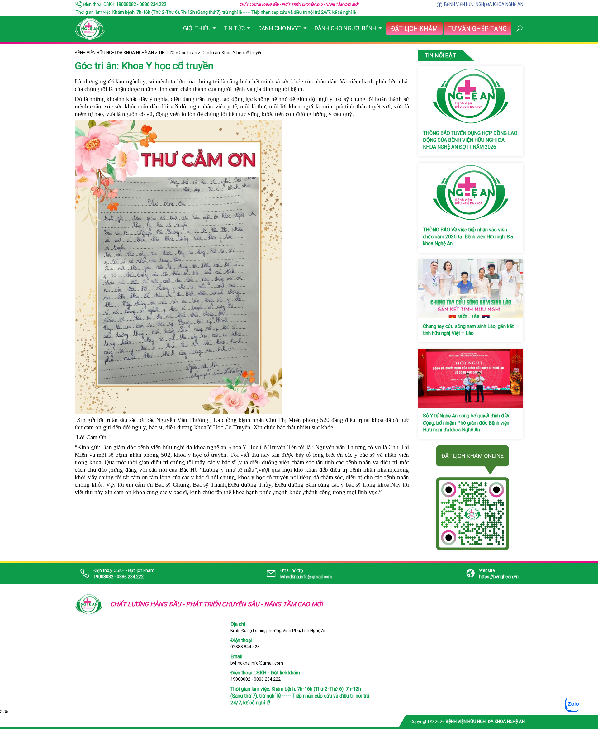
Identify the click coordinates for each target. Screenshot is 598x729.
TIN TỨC (234, 28)
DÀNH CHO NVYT (279, 28)
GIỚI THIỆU (197, 28)
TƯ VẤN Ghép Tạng (477, 28)
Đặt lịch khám (414, 28)
